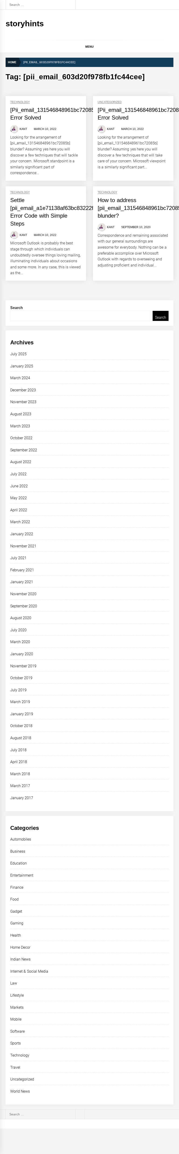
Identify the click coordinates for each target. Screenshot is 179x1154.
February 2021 (22, 570)
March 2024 (20, 378)
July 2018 (18, 750)
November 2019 (23, 666)
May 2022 (18, 498)
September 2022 (23, 450)
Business (17, 851)
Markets (17, 1007)
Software (17, 1031)
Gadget (16, 911)
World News (20, 1091)
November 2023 (23, 402)
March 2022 (20, 522)
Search (16, 308)
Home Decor (20, 947)
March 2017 (20, 786)
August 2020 (20, 618)
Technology (20, 102)
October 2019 (21, 678)
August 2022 (20, 462)
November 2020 (23, 594)
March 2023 (20, 426)
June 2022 (19, 486)
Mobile (15, 1019)
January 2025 (21, 366)
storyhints (25, 23)
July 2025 (18, 354)
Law (13, 983)
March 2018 (20, 774)
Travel (15, 1067)
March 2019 (20, 702)
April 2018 (18, 762)
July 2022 (18, 474)
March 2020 (20, 642)
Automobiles (20, 839)
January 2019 (21, 714)
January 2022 (21, 534)
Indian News (20, 959)
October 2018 (21, 726)
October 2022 (21, 438)
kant (23, 129)
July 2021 (18, 558)
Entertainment (21, 875)
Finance (16, 887)
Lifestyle (17, 995)
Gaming (16, 923)
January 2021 (21, 582)
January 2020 (21, 654)
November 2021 (23, 546)
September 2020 (23, 606)
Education (18, 863)
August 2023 (20, 414)
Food (14, 899)
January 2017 (21, 798)
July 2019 (18, 690)
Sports (15, 1043)
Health (15, 935)
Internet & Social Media (29, 971)
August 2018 (20, 738)
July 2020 (18, 630)
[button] (171, 47)
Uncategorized (110, 102)
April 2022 (18, 510)
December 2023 (23, 390)
